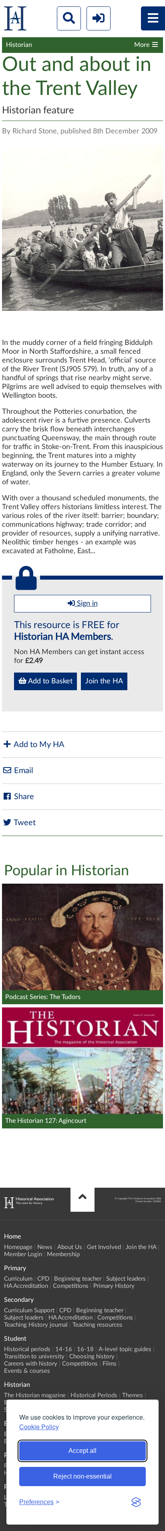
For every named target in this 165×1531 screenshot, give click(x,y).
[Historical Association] (15, 20)
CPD (43, 1279)
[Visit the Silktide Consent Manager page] (136, 1502)
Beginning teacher (77, 1279)
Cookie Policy (39, 1426)
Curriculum (18, 1279)
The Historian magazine (35, 1395)
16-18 (85, 1349)
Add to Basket (49, 681)
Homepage (18, 1247)
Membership (63, 1254)
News (44, 1247)
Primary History (114, 1286)
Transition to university (34, 1357)
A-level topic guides (125, 1349)
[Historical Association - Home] (29, 1206)
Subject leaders (126, 1279)
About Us (69, 1247)
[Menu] (153, 18)
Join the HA (104, 681)
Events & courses (27, 1371)
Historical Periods (93, 1395)
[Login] (99, 18)
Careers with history (30, 1364)
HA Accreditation (26, 1286)
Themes (132, 1395)
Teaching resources (97, 1325)
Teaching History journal (36, 1325)
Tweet (24, 823)
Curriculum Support (29, 1310)
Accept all (82, 1450)
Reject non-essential (82, 1476)
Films (110, 1364)
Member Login (23, 1254)
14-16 (63, 1349)
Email (22, 771)
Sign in (86, 603)
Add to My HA (38, 745)
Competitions (71, 1286)
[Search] (69, 18)
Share (23, 797)
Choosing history (92, 1357)
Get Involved (104, 1247)
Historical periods (27, 1349)
